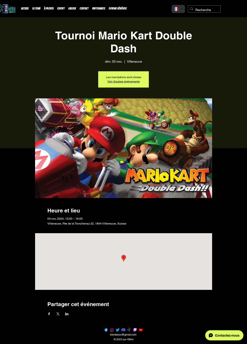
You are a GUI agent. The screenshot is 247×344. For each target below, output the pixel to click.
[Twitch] (135, 330)
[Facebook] (106, 330)
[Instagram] (112, 330)
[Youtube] (141, 330)
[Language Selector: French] (178, 9)
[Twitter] (117, 330)
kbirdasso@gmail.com (123, 334)
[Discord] (123, 330)
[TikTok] (129, 330)
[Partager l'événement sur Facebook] (49, 313)
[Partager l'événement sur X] (58, 313)
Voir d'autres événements (123, 81)
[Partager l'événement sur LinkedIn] (67, 313)
